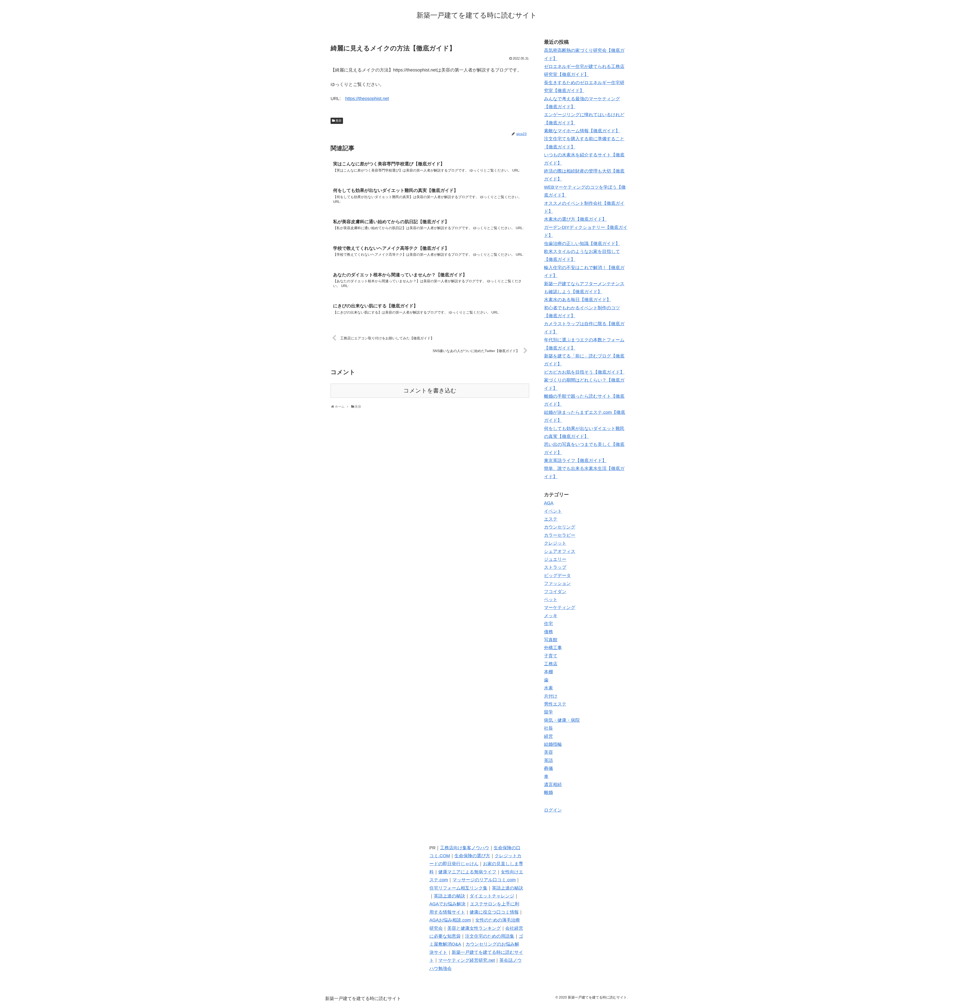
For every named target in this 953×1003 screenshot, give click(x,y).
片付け (550, 696)
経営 (548, 736)
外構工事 (553, 647)
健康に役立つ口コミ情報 (494, 912)
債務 (548, 631)
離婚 (548, 792)
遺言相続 (553, 784)
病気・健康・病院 (562, 720)
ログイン (553, 810)
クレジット (555, 543)
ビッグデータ (557, 575)
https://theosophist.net (367, 98)
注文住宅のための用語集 (489, 936)
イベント (553, 511)
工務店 (550, 663)
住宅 (548, 623)
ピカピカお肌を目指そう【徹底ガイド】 (584, 372)
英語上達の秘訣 (507, 888)
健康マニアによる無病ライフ (467, 871)
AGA (548, 503)
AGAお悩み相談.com (450, 920)
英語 (548, 760)
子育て (550, 655)
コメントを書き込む (429, 391)
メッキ (550, 615)
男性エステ (555, 704)
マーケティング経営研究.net (466, 960)
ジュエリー (555, 559)
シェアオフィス (559, 551)
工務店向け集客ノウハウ (464, 847)
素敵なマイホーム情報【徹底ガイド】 (582, 130)
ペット (550, 599)
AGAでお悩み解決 (447, 903)
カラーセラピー (559, 535)
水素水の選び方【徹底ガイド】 (575, 219)
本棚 (548, 671)
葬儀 (548, 768)
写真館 (550, 639)
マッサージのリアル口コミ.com (484, 879)
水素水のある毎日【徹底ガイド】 (577, 299)
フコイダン (555, 591)
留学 (548, 712)
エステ (550, 519)
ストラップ (555, 567)
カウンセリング (559, 527)
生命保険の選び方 (472, 855)
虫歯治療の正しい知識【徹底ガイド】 (582, 243)
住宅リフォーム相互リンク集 (458, 888)
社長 (548, 728)
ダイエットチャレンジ (492, 896)
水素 (548, 687)
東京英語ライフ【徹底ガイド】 (575, 460)
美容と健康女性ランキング (474, 928)
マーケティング (559, 607)
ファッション (557, 583)
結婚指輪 (553, 744)
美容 (338, 120)
